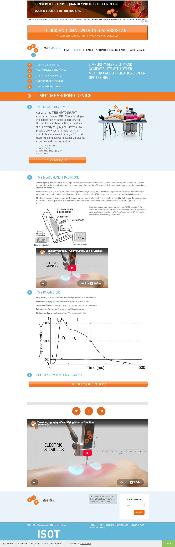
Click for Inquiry (57, 160)
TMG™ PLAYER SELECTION (48, 86)
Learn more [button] (85, 543)
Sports (77, 50)
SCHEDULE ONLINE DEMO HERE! (88, 384)
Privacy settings (60, 525)
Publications (102, 50)
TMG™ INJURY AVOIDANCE (48, 75)
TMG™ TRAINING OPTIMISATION (51, 70)
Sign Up (139, 512)
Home (66, 50)
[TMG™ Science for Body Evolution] (44, 50)
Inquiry (114, 50)
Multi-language (137, 50)
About (124, 50)
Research (88, 50)
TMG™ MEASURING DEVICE (48, 65)
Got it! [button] (168, 544)
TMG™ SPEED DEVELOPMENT (49, 81)
